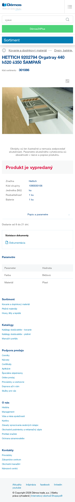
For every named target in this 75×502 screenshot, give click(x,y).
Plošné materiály (9, 308)
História (5, 407)
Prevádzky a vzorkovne (13, 382)
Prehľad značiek (9, 434)
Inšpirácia (31, 484)
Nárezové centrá (10, 468)
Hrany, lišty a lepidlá (11, 313)
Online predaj (8, 377)
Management (8, 411)
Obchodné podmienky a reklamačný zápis (22, 429)
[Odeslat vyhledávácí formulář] (67, 19)
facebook (45, 484)
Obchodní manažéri (11, 464)
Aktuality (17, 484)
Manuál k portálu (10, 338)
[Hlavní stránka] (5, 50)
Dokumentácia (17, 242)
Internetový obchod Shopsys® (46, 495)
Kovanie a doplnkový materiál (28, 50)
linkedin (58, 484)
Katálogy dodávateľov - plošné (16, 334)
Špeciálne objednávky (12, 373)
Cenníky (6, 355)
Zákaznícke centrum (11, 459)
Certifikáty (7, 364)
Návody (5, 359)
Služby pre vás (9, 390)
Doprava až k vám (10, 386)
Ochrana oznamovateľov (13, 438)
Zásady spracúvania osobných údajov (20, 425)
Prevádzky (7, 455)
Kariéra (5, 420)
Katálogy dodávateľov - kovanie (17, 329)
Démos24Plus (37, 28)
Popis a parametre (38, 214)
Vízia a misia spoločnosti (13, 416)
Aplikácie (6, 368)
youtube (16, 487)
